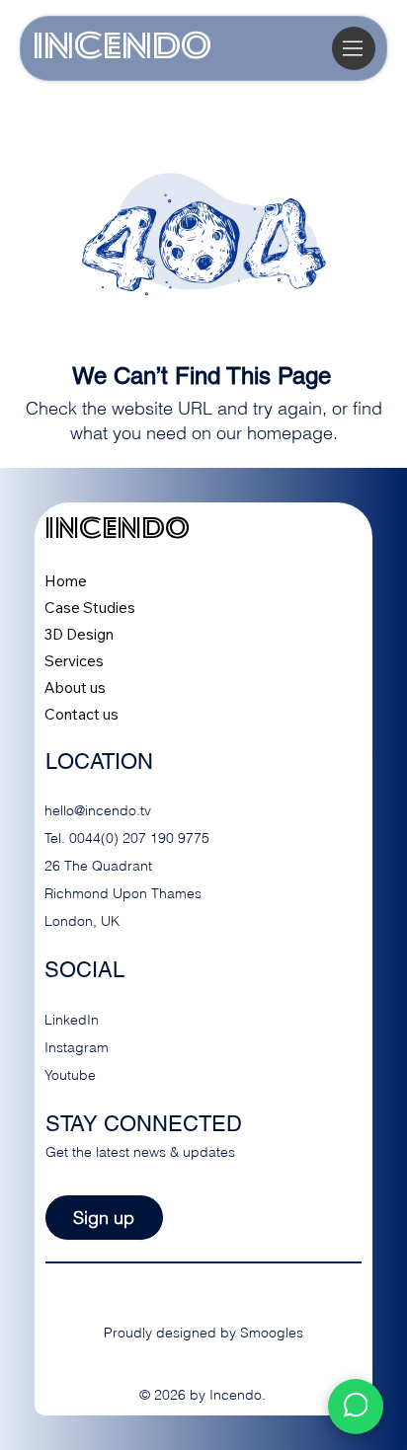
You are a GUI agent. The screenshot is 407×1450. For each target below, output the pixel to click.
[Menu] (353, 48)
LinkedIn (71, 1020)
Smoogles (271, 1332)
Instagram (76, 1047)
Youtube (70, 1075)
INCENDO (122, 48)
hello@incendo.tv (97, 810)
